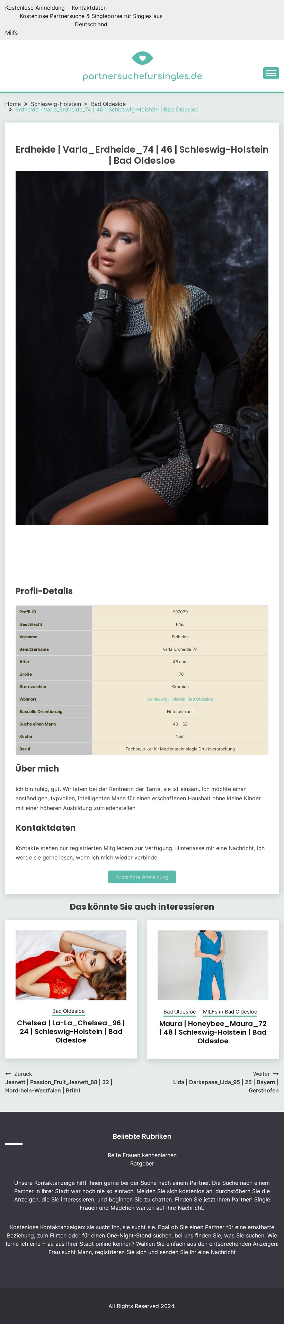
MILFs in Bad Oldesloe (230, 1011)
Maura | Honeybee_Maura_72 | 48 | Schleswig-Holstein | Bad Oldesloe (213, 1032)
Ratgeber (142, 1163)
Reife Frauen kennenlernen (142, 1155)
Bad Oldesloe (200, 699)
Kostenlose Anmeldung (35, 7)
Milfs (11, 32)
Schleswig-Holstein (166, 699)
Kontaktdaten (89, 7)
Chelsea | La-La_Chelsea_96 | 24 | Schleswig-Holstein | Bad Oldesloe (71, 1031)
